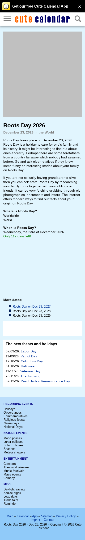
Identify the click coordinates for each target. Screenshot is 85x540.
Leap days (11, 496)
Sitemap (46, 516)
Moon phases (13, 438)
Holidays (9, 409)
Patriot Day (29, 356)
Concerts (10, 464)
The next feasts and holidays (31, 344)
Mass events (12, 474)
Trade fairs (11, 500)
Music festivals (14, 471)
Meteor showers (14, 452)
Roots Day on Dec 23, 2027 (32, 306)
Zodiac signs (12, 493)
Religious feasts (15, 419)
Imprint (35, 520)
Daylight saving (14, 489)
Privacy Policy (66, 516)
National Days (13, 427)
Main (10, 516)
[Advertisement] (42, 74)
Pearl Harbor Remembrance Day (45, 381)
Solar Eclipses (13, 445)
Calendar (23, 516)
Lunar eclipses (13, 441)
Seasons (10, 449)
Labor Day (28, 351)
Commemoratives (16, 416)
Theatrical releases (17, 467)
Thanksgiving (30, 376)
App (35, 516)
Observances (13, 412)
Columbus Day (32, 361)
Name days (11, 423)
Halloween (28, 366)
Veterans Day (30, 371)
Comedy (9, 478)
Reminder (10, 503)
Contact (49, 520)
